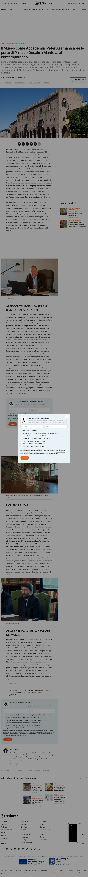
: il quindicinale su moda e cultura (34, 441)
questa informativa (60, 452)
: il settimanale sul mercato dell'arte (34, 436)
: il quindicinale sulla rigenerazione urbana (36, 438)
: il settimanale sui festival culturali (33, 446)
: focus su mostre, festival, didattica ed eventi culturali (40, 433)
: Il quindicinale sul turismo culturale (34, 443)
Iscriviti (25, 458)
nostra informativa (44, 450)
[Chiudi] (67, 416)
